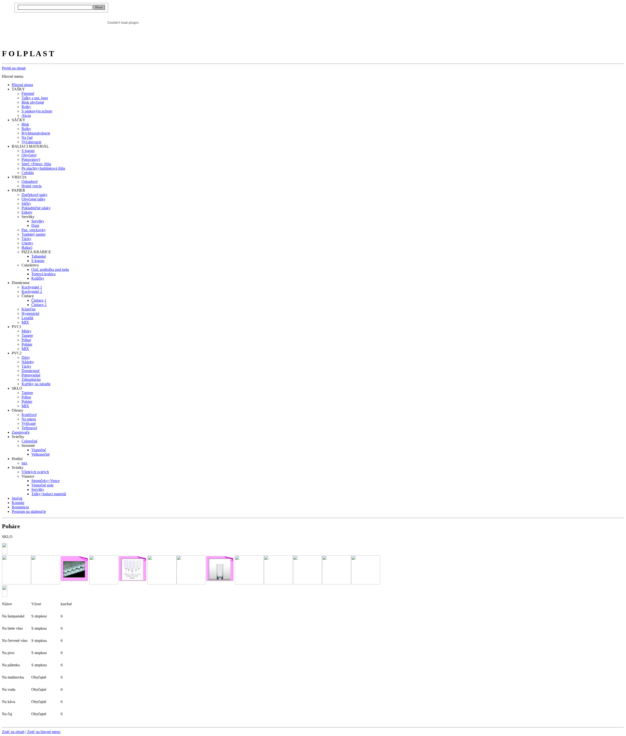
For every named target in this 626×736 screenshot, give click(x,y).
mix (24, 463)
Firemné (28, 93)
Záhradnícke (31, 379)
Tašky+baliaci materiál (48, 494)
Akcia (26, 115)
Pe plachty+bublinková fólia (43, 168)
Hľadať (99, 7)
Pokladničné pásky (36, 208)
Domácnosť (31, 371)
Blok (25, 124)
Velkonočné (40, 454)
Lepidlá (27, 318)
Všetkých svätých (35, 472)
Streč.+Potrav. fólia (36, 164)
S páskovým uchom (37, 111)
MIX (25, 322)
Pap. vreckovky (34, 230)
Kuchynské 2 (32, 291)
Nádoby (28, 362)
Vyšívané (29, 423)
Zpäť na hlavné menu (43, 732)
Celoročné (29, 441)
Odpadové (30, 181)
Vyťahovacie (31, 142)
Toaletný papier (33, 234)
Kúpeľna (28, 309)
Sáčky (26, 203)
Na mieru (29, 419)
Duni (35, 225)
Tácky (26, 239)
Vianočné (38, 450)
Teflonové (29, 428)
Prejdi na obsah (14, 68)
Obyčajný (29, 155)
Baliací (27, 247)
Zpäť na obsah (13, 732)
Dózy (26, 357)
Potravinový (31, 159)
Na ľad (27, 137)
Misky (26, 331)
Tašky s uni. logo (35, 98)
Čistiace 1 (38, 300)
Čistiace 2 (38, 305)
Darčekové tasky (34, 195)
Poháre (27, 344)
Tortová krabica (43, 274)
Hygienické (30, 313)
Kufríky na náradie (36, 384)
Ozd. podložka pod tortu (50, 269)
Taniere (27, 335)
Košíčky (37, 278)
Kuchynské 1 (32, 287)
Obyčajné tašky (33, 199)
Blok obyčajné (33, 102)
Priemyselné (31, 375)
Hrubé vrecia (32, 186)
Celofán (28, 173)
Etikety (27, 212)
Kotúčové (29, 415)
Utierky (27, 243)
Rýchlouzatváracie (36, 133)
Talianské (38, 256)
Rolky (26, 107)
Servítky (37, 221)
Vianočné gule (42, 485)
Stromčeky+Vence (45, 481)
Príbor (26, 340)
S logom (28, 151)
